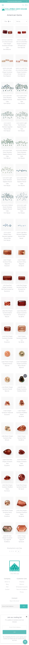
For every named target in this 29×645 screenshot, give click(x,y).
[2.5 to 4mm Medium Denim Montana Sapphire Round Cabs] (7, 197)
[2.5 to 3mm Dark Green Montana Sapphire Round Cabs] (7, 143)
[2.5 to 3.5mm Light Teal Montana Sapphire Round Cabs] (21, 115)
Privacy (22, 592)
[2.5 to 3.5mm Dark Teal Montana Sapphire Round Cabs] (21, 88)
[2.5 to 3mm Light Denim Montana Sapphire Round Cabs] (21, 197)
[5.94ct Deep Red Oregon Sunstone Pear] (7, 452)
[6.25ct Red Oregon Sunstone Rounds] (21, 477)
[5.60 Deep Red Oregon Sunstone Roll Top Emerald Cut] (7, 277)
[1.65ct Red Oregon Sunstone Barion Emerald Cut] (7, 303)
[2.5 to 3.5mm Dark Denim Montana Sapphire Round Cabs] (21, 170)
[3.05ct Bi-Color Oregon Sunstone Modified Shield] (21, 379)
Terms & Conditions (21, 589)
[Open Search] (23, 5)
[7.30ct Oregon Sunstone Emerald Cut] (21, 328)
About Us (7, 581)
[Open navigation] (3, 5)
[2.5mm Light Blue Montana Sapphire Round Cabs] (21, 225)
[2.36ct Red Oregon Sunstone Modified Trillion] (7, 477)
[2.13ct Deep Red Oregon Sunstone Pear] (21, 452)
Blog (7, 584)
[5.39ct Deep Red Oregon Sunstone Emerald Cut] (21, 303)
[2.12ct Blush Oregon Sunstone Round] (7, 379)
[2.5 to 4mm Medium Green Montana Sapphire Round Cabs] (21, 143)
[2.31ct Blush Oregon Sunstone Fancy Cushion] (7, 503)
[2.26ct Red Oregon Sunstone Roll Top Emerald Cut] (21, 277)
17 (15, 551)
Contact (7, 589)
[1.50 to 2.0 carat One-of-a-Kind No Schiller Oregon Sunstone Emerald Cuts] (21, 60)
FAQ (7, 587)
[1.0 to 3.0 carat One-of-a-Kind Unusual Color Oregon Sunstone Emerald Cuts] (7, 32)
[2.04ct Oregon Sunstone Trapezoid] (7, 403)
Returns (22, 584)
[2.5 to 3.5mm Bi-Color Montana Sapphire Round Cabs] (7, 88)
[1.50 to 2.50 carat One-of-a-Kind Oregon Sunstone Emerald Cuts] (7, 60)
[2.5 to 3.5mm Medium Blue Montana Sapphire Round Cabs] (7, 225)
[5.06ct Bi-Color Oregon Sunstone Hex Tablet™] (7, 528)
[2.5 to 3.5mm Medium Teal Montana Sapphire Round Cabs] (7, 115)
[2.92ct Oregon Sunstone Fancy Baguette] (21, 252)
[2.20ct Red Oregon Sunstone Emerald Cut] (7, 328)
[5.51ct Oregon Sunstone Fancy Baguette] (7, 252)
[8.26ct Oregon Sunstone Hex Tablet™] (21, 528)
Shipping (21, 581)
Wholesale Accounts (22, 587)
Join (24, 606)
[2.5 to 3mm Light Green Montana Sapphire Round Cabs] (7, 170)
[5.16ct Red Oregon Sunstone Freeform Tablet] (21, 503)
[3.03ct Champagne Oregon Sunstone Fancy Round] (21, 354)
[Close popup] (26, 616)
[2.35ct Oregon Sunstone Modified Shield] (21, 403)
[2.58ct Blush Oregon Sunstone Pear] (7, 428)
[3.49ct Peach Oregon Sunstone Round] (7, 354)
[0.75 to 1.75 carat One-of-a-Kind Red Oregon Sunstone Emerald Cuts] (21, 32)
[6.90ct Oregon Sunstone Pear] (21, 428)
